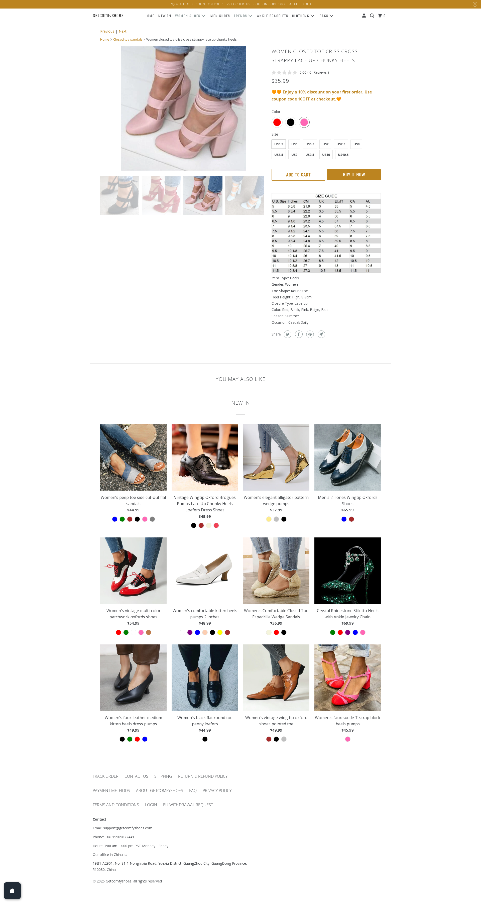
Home (149, 16)
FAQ (193, 790)
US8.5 (278, 154)
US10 (326, 154)
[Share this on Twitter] (287, 334)
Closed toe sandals (128, 39)
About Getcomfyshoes (159, 790)
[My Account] (364, 16)
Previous (107, 31)
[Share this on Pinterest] (309, 334)
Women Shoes (188, 16)
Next (123, 31)
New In (164, 16)
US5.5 (278, 144)
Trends (241, 16)
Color (276, 111)
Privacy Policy (217, 790)
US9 (294, 154)
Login (151, 805)
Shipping (163, 776)
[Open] (12, 890)
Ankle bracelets (272, 16)
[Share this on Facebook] (298, 334)
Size (275, 134)
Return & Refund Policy (202, 776)
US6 (294, 144)
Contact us (136, 776)
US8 (356, 144)
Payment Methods (111, 790)
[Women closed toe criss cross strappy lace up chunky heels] (183, 108)
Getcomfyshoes (108, 15)
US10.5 (343, 154)
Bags (324, 16)
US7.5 (340, 144)
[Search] (372, 16)
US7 (325, 144)
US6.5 (309, 144)
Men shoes (220, 16)
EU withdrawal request (188, 805)
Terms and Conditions (116, 805)
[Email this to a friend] (320, 334)
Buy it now (354, 174)
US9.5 (309, 154)
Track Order (105, 776)
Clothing (301, 16)
